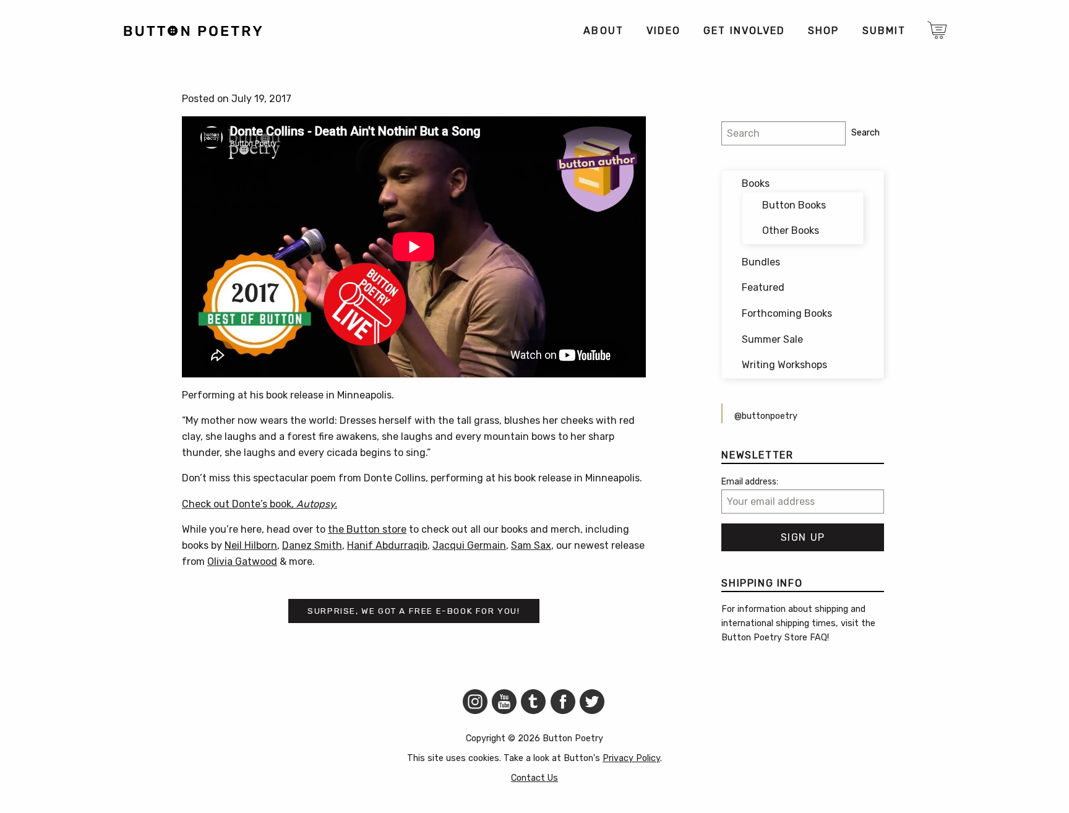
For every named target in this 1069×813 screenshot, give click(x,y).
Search (865, 132)
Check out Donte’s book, (259, 504)
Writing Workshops (784, 365)
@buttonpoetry (765, 416)
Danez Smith (312, 545)
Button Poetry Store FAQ (774, 637)
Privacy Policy (631, 758)
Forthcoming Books (787, 313)
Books (756, 183)
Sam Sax (531, 545)
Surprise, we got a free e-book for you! (413, 611)
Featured (763, 287)
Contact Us (534, 778)
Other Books (790, 230)
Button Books (794, 205)
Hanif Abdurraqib (387, 545)
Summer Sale (772, 339)
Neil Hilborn (251, 545)
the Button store (367, 529)
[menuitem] (603, 31)
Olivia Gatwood (242, 561)
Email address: (749, 481)
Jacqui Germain (469, 545)
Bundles (761, 262)
